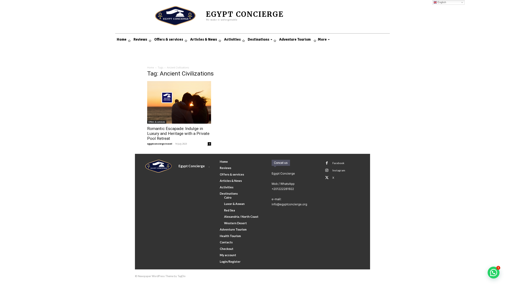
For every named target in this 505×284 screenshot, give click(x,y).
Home (150, 67)
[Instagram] (326, 170)
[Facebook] (326, 163)
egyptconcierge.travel (159, 143)
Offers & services (156, 122)
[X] (326, 177)
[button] (493, 272)
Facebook (338, 163)
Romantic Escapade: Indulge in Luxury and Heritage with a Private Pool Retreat (178, 133)
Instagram (338, 170)
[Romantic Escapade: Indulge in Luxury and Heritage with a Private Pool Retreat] (179, 102)
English (441, 2)
